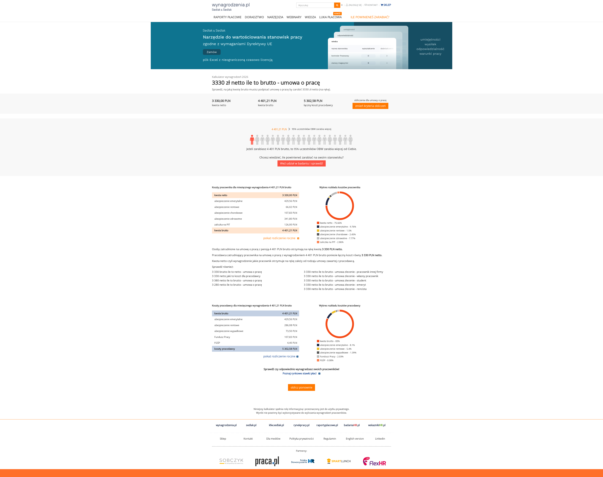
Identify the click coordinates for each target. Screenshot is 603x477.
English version (355, 438)
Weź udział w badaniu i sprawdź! (301, 163)
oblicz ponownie (301, 387)
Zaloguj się (355, 4)
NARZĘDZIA (275, 17)
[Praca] (265, 461)
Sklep (387, 5)
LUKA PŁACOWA (330, 17)
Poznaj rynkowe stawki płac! (300, 373)
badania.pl (352, 425)
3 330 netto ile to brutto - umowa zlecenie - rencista (335, 289)
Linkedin (380, 438)
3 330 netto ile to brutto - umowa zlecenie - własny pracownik (341, 276)
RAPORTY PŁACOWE (228, 17)
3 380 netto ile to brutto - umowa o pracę (237, 280)
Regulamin (329, 438)
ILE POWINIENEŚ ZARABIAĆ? (370, 17)
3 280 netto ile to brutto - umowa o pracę (237, 284)
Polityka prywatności (301, 438)
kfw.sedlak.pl (276, 425)
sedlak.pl (251, 425)
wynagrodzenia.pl (226, 425)
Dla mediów (273, 438)
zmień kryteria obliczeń (370, 106)
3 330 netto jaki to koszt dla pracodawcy (236, 276)
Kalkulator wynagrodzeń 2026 (230, 77)
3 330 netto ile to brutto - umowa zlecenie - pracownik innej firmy (343, 272)
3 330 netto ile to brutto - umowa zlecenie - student (335, 280)
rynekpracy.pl (301, 425)
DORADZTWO (254, 17)
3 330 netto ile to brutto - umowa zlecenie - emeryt (335, 284)
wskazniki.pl (377, 425)
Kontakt (372, 4)
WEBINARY (294, 17)
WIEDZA (310, 17)
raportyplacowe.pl (327, 425)
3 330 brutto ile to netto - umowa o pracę (237, 272)
